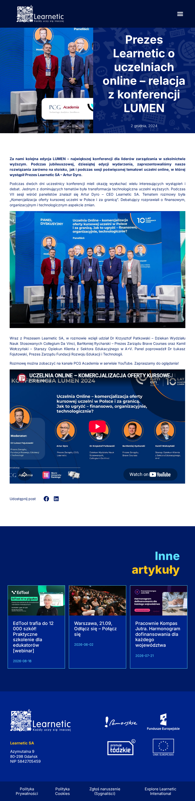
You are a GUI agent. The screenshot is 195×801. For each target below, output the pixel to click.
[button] (180, 14)
